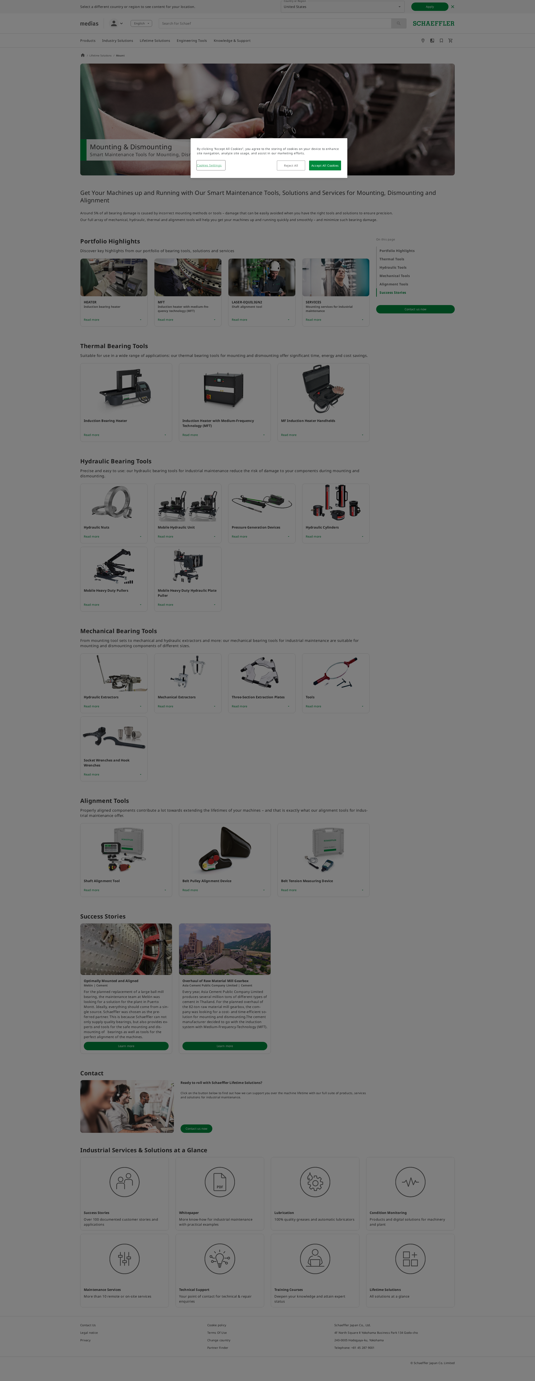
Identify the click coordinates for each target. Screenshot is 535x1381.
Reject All (291, 165)
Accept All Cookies (325, 165)
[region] (269, 158)
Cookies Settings (209, 165)
